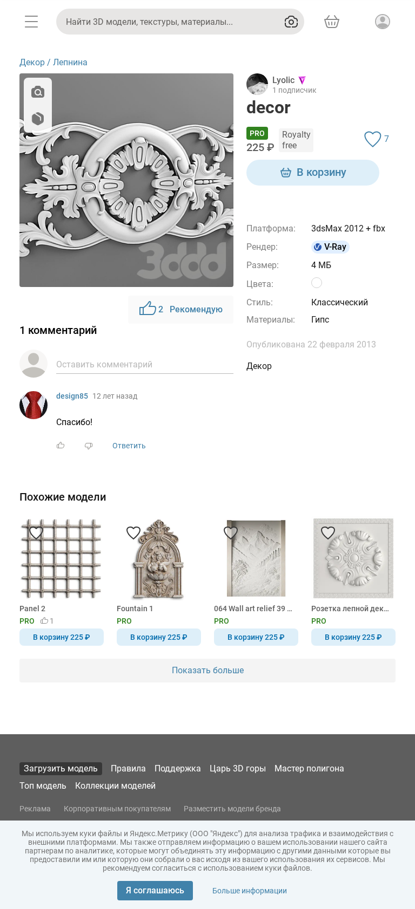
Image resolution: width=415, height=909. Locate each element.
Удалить (241, 472)
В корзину (321, 172)
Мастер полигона (309, 768)
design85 (72, 396)
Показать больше (208, 670)
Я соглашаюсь (155, 890)
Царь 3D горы (238, 768)
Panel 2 (32, 608)
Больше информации (249, 890)
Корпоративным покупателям (117, 808)
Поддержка (178, 768)
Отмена (173, 472)
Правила (128, 768)
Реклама (35, 808)
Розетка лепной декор (351, 608)
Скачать (241, 472)
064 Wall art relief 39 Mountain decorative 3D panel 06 (254, 608)
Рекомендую (190, 309)
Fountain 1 (135, 608)
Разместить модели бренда (232, 808)
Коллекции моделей (115, 786)
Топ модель (42, 786)
